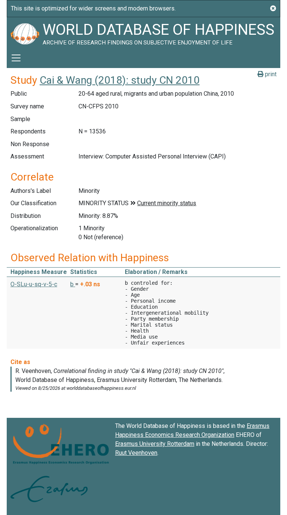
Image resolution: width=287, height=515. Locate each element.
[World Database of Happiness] (25, 32)
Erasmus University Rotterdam (154, 443)
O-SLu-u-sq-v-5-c (33, 284)
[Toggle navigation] (16, 58)
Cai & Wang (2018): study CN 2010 (120, 80)
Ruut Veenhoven (136, 452)
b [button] (72, 284)
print (270, 74)
